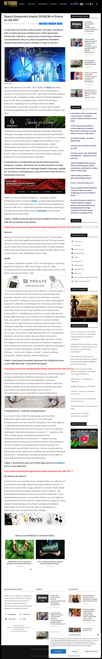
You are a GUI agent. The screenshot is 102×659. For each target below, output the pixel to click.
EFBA (76, 257)
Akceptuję (58, 651)
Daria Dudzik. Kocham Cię (87, 629)
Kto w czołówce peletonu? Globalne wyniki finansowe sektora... (50, 563)
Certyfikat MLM (79, 269)
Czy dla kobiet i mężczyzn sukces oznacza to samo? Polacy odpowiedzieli (91, 93)
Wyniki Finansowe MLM (82, 281)
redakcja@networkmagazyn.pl (20, 631)
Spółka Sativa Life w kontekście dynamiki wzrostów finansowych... (19, 563)
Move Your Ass (79, 249)
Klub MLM (77, 273)
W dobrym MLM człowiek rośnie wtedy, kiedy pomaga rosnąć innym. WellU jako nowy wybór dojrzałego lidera (89, 614)
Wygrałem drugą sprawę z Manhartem (83, 386)
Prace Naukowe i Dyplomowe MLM (85, 277)
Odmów (74, 651)
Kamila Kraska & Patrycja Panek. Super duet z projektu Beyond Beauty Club (90, 598)
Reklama (63, 4)
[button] (98, 635)
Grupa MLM (78, 241)
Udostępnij (44, 23)
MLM (49, 87)
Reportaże (43, 4)
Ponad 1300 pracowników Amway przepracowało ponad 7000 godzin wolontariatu (91, 26)
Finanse (53, 4)
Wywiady (32, 4)
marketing (42, 210)
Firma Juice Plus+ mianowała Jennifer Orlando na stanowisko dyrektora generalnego (91, 77)
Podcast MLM (78, 265)
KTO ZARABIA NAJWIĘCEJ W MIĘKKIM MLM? (91, 62)
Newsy (22, 4)
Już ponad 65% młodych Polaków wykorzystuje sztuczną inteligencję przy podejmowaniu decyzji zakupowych (91, 46)
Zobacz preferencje (91, 651)
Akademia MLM (79, 253)
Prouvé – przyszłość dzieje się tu (82, 183)
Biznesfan (77, 245)
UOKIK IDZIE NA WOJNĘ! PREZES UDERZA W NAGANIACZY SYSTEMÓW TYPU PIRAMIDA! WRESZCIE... (83, 371)
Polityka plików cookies (73, 656)
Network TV (78, 261)
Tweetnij (52, 23)
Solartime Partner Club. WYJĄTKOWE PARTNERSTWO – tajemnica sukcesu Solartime (84, 155)
